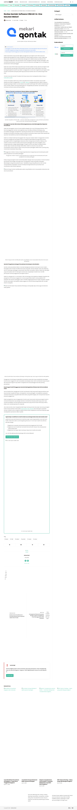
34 (26, 20)
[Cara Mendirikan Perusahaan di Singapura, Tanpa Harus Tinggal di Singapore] (12, 733)
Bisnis (22, 20)
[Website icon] (28, 561)
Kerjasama (43, 1)
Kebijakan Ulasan (23, 1)
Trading (67, 5)
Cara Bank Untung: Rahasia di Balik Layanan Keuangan (29, 780)
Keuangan (24, 5)
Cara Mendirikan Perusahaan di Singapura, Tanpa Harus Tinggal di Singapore (62, 24)
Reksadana (44, 5)
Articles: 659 (26, 563)
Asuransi (6, 5)
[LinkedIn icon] (25, 561)
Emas (11, 5)
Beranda (16, 1)
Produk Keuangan (52, 5)
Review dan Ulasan (58, 1)
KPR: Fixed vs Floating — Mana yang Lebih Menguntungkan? (64, 780)
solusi (35, 539)
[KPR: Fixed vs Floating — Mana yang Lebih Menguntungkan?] (65, 733)
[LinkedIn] (44, 544)
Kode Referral (50, 1)
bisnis (6, 539)
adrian (8, 2)
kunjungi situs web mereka (27, 408)
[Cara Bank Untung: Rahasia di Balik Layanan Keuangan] (30, 733)
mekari (17, 539)
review (29, 539)
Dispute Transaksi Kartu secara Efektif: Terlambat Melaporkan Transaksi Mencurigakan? (46, 782)
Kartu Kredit (17, 5)
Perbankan (37, 5)
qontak (23, 539)
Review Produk (61, 5)
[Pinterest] (32, 544)
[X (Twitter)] (21, 544)
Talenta (27, 82)
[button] (63, 46)
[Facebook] (9, 544)
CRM (11, 539)
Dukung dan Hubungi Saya (34, 1)
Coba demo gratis (8, 77)
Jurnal (21, 82)
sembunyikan (9, 46)
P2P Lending (30, 5)
